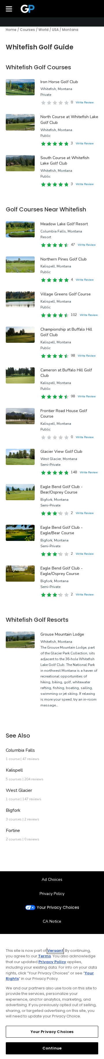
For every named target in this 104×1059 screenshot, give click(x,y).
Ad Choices (52, 879)
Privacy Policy (52, 893)
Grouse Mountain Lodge (62, 634)
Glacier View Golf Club (61, 451)
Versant (55, 950)
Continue (52, 1048)
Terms (44, 956)
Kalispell (14, 770)
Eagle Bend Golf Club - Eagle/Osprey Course (61, 571)
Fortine (13, 830)
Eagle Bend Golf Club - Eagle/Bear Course (61, 530)
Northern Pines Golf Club (63, 259)
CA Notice (52, 921)
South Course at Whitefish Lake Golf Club (64, 160)
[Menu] (9, 8)
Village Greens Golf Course (65, 294)
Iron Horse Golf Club (59, 82)
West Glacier (19, 790)
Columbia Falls (20, 750)
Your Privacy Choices (58, 907)
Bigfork (13, 810)
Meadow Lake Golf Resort (64, 224)
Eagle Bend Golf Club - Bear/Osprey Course (61, 489)
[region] (52, 996)
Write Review (85, 102)
